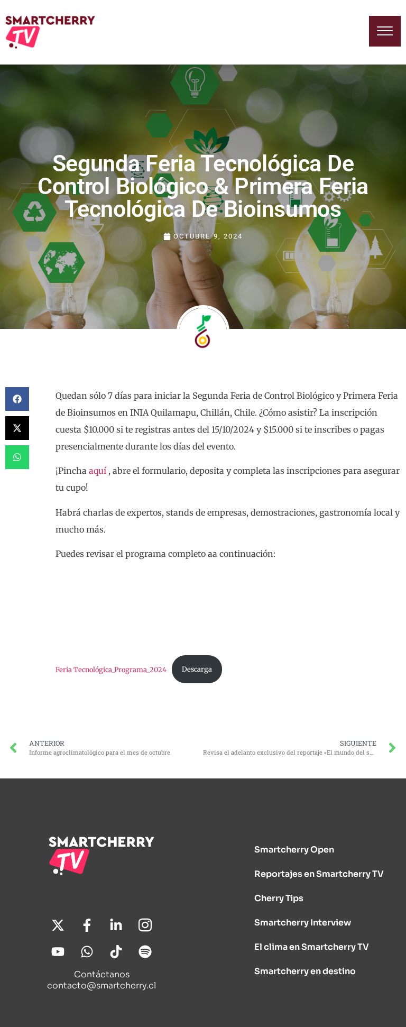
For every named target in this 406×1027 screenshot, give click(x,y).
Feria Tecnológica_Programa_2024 (111, 669)
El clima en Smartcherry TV (311, 946)
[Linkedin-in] (116, 925)
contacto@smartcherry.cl (101, 985)
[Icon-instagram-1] (145, 925)
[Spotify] (145, 952)
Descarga (197, 669)
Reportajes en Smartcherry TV (319, 873)
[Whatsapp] (87, 952)
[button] (17, 399)
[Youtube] (58, 952)
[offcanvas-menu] (385, 31)
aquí (97, 470)
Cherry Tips (278, 898)
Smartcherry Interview (302, 922)
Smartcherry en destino (305, 971)
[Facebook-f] (87, 925)
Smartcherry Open (294, 849)
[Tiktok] (116, 952)
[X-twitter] (58, 925)
